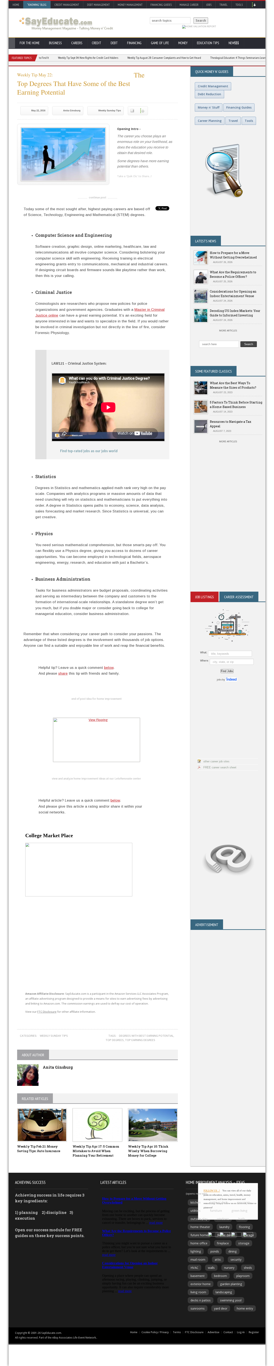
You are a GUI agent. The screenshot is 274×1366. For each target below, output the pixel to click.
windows (223, 1219)
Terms (177, 1332)
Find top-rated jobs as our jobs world (89, 451)
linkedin (120, 183)
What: (203, 652)
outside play (199, 1219)
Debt (114, 43)
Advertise (213, 1332)
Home (16, 5)
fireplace (223, 1243)
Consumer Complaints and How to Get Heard (142, 58)
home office (199, 1243)
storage (243, 1243)
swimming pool (230, 1300)
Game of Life (160, 43)
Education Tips (208, 43)
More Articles (228, 330)
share (63, 673)
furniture (216, 1211)
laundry (224, 1227)
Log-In (241, 1332)
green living (239, 1211)
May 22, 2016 (38, 110)
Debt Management (98, 5)
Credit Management (66, 5)
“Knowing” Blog (36, 5)
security (236, 1259)
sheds (248, 1268)
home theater (200, 1227)
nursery (229, 1268)
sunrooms (198, 1308)
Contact (228, 1332)
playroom (243, 1276)
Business (55, 43)
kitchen (196, 1202)
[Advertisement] (228, 540)
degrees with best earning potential (146, 1036)
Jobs (208, 5)
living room (198, 1292)
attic (218, 1259)
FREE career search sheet (219, 767)
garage (249, 1235)
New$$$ (234, 43)
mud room (198, 1259)
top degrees (115, 1040)
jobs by (221, 679)
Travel (223, 5)
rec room (243, 1202)
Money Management (130, 5)
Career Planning (210, 121)
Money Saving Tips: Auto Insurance (38, 1148)
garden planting (231, 1284)
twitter (129, 183)
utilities (196, 1211)
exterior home (201, 1284)
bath (241, 1219)
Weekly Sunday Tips (109, 110)
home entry (245, 1308)
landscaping (224, 1292)
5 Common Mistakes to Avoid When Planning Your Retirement (96, 1150)
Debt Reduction (209, 94)
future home (199, 1235)
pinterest (146, 183)
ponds (214, 1251)
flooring (244, 1227)
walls (211, 1268)
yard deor (220, 1308)
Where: (204, 660)
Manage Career (189, 5)
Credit (96, 43)
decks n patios (201, 1300)
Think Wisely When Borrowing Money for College (148, 1150)
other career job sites (216, 761)
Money (183, 43)
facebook (137, 183)
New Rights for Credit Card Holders (66, 58)
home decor (225, 1235)
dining (232, 1251)
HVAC (194, 1268)
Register (254, 1332)
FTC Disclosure (47, 1012)
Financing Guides (161, 5)
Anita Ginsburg (71, 110)
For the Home (30, 43)
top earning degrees (140, 1040)
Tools (239, 5)
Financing (134, 43)
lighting (196, 1251)
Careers (76, 43)
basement (198, 1276)
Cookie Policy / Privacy (155, 1332)
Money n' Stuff (208, 107)
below (108, 668)
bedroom (220, 1276)
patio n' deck (219, 1202)
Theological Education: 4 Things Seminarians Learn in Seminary (223, 58)
